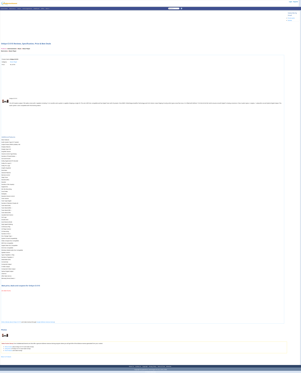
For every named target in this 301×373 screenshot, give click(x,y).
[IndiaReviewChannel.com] (9, 5)
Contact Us (138, 366)
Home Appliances (27, 8)
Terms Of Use (161, 366)
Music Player (13, 62)
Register (295, 1)
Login (290, 1)
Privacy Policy (152, 366)
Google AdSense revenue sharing (45, 322)
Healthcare (36, 8)
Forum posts (291, 18)
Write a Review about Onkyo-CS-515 (11, 322)
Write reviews (8, 346)
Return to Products (6, 357)
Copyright (145, 366)
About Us (131, 366)
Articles (290, 20)
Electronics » (12, 8)
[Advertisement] (144, 24)
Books (19, 8)
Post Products (8, 350)
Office (42, 8)
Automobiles (4, 8)
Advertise (168, 366)
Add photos (8, 348)
